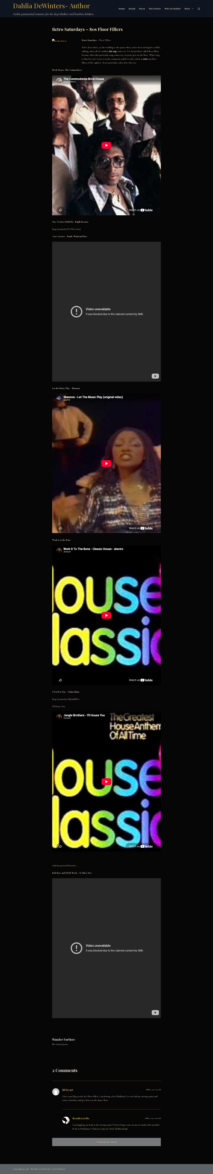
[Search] (199, 9)
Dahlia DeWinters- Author (51, 5)
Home (122, 8)
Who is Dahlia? (172, 8)
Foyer (142, 8)
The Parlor (155, 8)
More (187, 8)
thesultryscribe (80, 1118)
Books (132, 8)
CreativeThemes (58, 1169)
